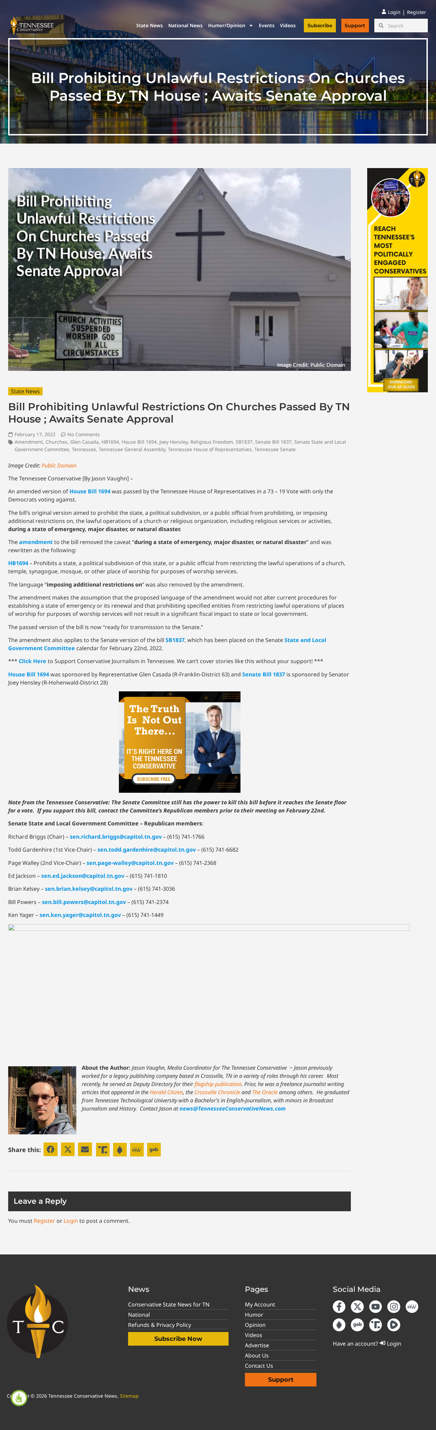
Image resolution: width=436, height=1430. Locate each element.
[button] (51, 1149)
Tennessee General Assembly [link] (132, 449)
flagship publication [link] (218, 1084)
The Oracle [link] (265, 1092)
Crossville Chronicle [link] (217, 1092)
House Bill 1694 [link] (139, 442)
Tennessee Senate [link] (275, 449)
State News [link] (149, 25)
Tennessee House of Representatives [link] (210, 449)
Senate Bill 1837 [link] (273, 442)
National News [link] (185, 25)
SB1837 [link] (244, 442)
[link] (19, 1398)
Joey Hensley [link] (173, 442)
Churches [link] (56, 442)
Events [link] (267, 25)
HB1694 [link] (110, 442)
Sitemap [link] (129, 1396)
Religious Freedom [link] (211, 442)
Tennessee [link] (84, 449)
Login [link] (71, 1220)
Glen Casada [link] (84, 442)
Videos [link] (288, 25)
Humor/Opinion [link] (226, 25)
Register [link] (44, 1220)
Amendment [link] (29, 442)
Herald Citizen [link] (166, 1092)
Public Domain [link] (59, 465)
